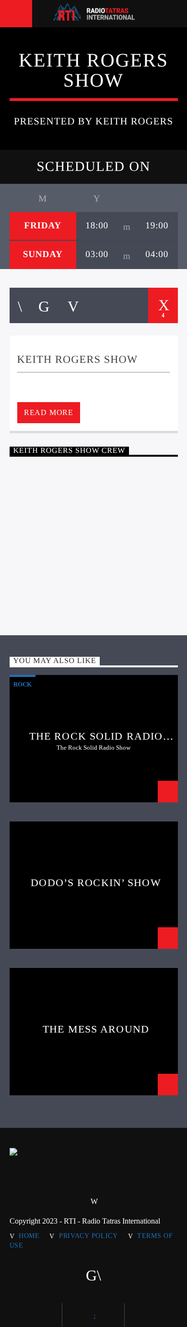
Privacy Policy (88, 1235)
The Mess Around (96, 1029)
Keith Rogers (96, 511)
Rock (22, 684)
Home (29, 1235)
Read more (48, 412)
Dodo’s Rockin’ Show (96, 882)
